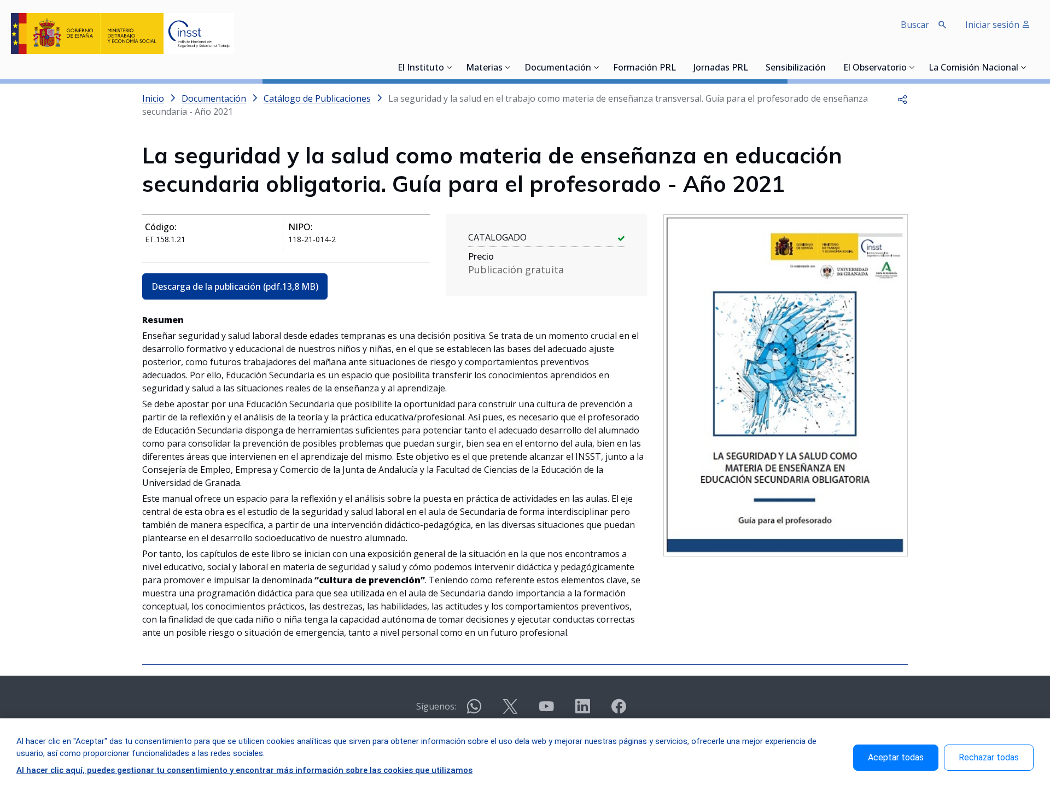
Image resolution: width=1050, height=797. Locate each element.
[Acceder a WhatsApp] (474, 711)
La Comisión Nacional (973, 68)
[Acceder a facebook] (618, 711)
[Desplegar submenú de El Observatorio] (912, 67)
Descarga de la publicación (234, 286)
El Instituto (421, 68)
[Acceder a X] (510, 711)
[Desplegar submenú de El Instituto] (449, 67)
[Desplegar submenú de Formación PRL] (679, 67)
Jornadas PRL (720, 68)
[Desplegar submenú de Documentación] (596, 67)
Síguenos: (436, 706)
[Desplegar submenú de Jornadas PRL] (751, 67)
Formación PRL (644, 68)
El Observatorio (875, 68)
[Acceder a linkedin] (582, 711)
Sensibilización (796, 68)
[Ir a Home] (122, 33)
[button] (902, 98)
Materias (484, 68)
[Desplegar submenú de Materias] (508, 67)
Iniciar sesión (993, 25)
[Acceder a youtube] (546, 711)
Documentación (557, 68)
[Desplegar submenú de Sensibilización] (829, 67)
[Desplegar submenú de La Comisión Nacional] (1023, 67)
